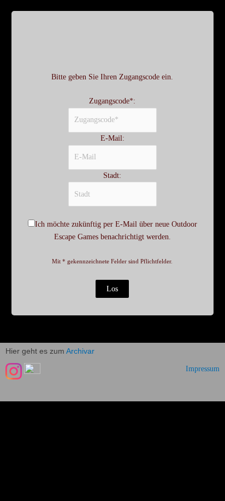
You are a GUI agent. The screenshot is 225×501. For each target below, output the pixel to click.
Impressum (203, 369)
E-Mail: (112, 138)
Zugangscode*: (112, 101)
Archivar (80, 351)
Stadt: (112, 175)
